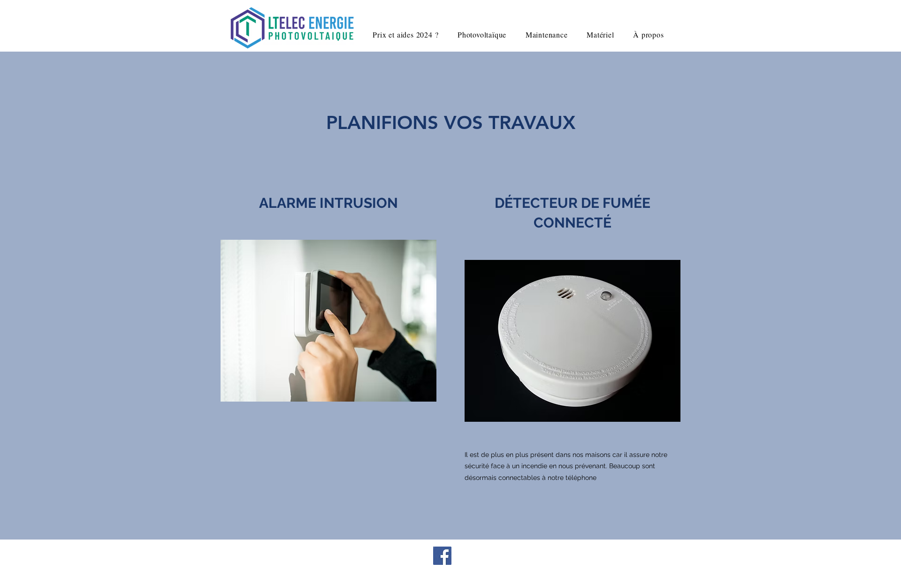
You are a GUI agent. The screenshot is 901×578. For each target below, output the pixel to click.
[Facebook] (442, 556)
